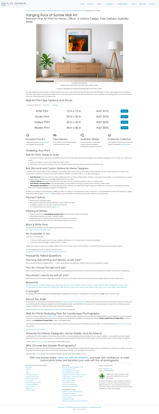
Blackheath (59, 285)
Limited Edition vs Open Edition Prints (72, 376)
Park (77, 287)
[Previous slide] (37, 53)
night (57, 287)
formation (105, 285)
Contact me (47, 193)
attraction (29, 285)
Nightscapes (29, 388)
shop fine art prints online (55, 309)
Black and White (30, 390)
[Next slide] (122, 53)
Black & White (47, 251)
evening (95, 285)
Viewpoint (124, 287)
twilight (113, 287)
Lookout (125, 285)
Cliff (75, 285)
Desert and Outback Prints (33, 382)
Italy (27, 371)
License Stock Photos (68, 382)
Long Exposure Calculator (69, 393)
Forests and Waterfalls (32, 384)
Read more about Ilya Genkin (35, 309)
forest (100, 285)
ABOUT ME (142, 4)
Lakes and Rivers (30, 386)
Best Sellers (29, 367)
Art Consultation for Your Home (71, 373)
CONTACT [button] (152, 4)
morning (28, 287)
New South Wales (50, 287)
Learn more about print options (35, 329)
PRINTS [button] (99, 4)
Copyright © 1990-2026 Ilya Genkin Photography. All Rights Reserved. (79, 407)
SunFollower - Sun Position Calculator (72, 395)
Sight (91, 287)
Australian (42, 285)
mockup (38, 354)
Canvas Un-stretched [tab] (34, 105)
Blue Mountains (68, 285)
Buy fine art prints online (122, 324)
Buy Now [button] (124, 111)
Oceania (66, 287)
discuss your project (41, 341)
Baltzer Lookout (50, 285)
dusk (82, 285)
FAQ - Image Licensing (68, 380)
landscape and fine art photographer (73, 302)
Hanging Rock (113, 285)
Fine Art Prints (30, 251)
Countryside (29, 380)
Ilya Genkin (45, 142)
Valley (118, 287)
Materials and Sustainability (70, 386)
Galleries (34, 10)
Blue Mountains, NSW (76, 10)
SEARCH (133, 4)
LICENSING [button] (109, 4)
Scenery (81, 287)
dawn (79, 285)
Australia (35, 285)
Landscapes (42, 10)
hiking (120, 285)
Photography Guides (68, 399)
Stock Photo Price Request (69, 384)
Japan (28, 373)
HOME (82, 4)
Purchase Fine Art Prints (68, 369)
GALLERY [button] (90, 4)
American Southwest (32, 374)
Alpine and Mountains (32, 376)
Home (28, 10)
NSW (61, 287)
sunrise (95, 287)
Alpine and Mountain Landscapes (58, 10)
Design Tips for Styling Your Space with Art (73, 374)
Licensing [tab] (55, 105)
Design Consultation (59, 251)
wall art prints (51, 316)
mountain (35, 287)
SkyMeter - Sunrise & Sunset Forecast (72, 391)
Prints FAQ (39, 251)
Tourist (104, 287)
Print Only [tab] (46, 105)
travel (109, 287)
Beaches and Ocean (32, 378)
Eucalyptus (88, 285)
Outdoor (72, 287)
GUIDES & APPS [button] (122, 4)
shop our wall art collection (73, 357)
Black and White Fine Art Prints (70, 371)
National (41, 287)
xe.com (57, 207)
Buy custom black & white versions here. (38, 230)
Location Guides (67, 397)
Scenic (87, 287)
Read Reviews (126, 144)
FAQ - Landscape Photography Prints (72, 367)
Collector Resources (67, 378)
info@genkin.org (107, 368)
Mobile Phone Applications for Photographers (75, 401)
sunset (100, 287)
